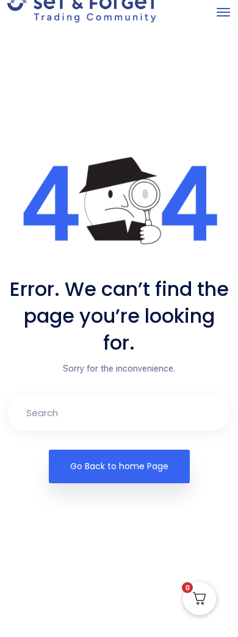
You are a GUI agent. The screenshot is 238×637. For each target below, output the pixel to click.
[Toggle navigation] (223, 12)
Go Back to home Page (119, 466)
